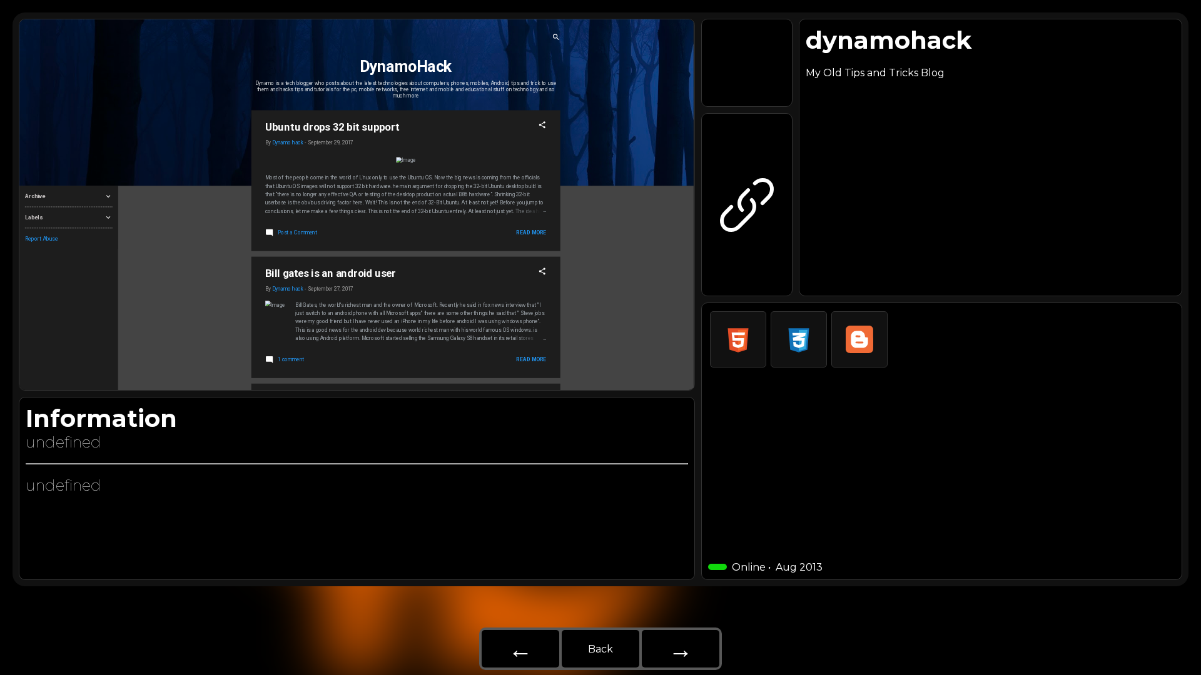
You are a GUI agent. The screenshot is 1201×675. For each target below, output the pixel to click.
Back (600, 649)
